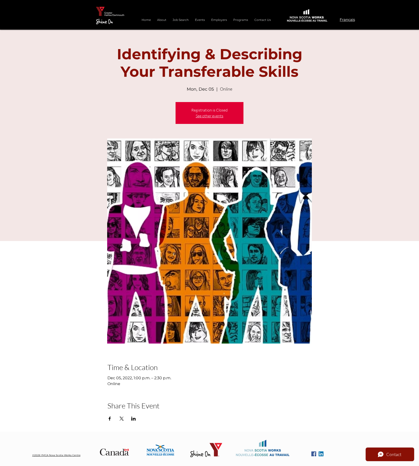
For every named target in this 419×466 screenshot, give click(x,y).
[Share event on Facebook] (109, 419)
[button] (240, 18)
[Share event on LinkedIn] (133, 419)
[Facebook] (313, 453)
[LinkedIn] (321, 453)
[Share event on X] (121, 419)
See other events (209, 115)
